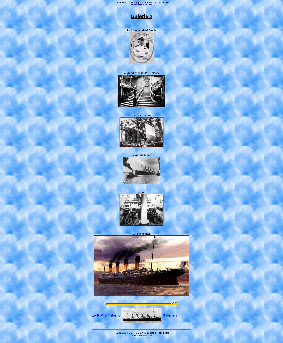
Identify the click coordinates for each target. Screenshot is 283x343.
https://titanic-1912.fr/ (141, 5)
